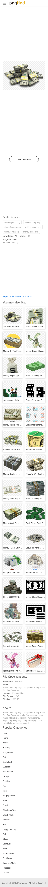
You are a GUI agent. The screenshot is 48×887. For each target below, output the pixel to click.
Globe (5, 838)
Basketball (7, 761)
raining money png (33, 227)
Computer (7, 843)
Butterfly (6, 747)
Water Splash (8, 853)
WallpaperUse (9, 795)
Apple (5, 742)
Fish (4, 834)
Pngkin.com (8, 858)
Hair (4, 824)
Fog (4, 785)
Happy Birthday (9, 829)
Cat (4, 757)
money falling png (30, 231)
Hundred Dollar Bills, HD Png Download (19, 449)
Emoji (5, 805)
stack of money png (12, 227)
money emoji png (11, 231)
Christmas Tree (9, 810)
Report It (7, 296)
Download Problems (22, 296)
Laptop (6, 776)
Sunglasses (8, 752)
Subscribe (7, 766)
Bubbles (6, 781)
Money (6, 872)
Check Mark (8, 814)
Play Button (8, 771)
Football (6, 819)
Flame (5, 737)
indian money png (32, 222)
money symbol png (12, 222)
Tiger (5, 790)
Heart (5, 733)
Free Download (24, 159)
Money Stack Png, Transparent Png (18, 498)
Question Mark (9, 862)
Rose (5, 800)
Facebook (7, 867)
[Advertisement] (24, 37)
